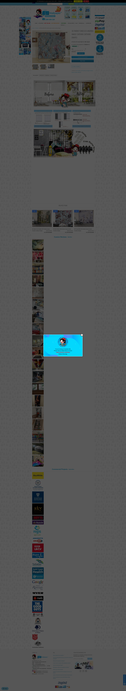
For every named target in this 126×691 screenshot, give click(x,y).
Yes (66, 354)
